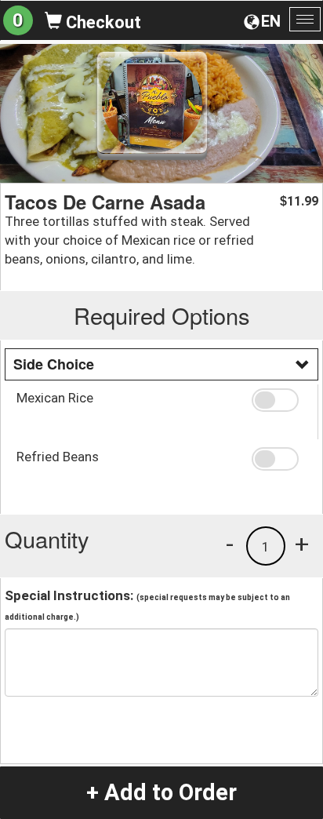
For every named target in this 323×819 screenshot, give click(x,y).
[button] (279, 400)
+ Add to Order (161, 792)
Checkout (101, 22)
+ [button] (302, 544)
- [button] (230, 544)
